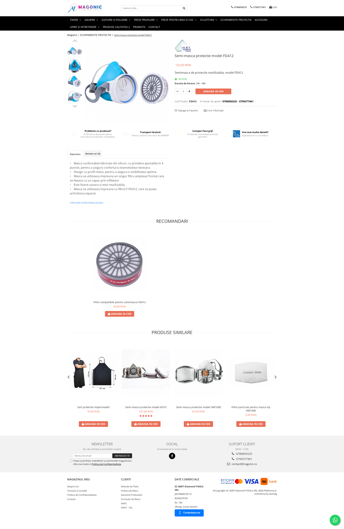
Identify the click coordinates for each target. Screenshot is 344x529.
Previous (74, 41)
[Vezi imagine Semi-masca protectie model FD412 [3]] (74, 96)
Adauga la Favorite (187, 110)
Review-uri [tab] (92, 153)
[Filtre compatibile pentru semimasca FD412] (120, 264)
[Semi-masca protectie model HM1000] (198, 372)
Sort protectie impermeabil (93, 407)
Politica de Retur (129, 490)
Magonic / (73, 35)
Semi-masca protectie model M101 (146, 407)
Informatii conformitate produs (86, 202)
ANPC (124, 503)
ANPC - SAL (127, 507)
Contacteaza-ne (191, 512)
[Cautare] (184, 8)
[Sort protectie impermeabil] (93, 372)
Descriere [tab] (75, 154)
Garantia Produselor (131, 494)
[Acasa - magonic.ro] (85, 8)
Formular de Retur (130, 499)
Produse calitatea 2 (116, 27)
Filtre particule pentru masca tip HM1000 (250, 408)
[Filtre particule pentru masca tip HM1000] (250, 372)
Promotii (139, 27)
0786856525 (243, 453)
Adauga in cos (213, 91)
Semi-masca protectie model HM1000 (198, 407)
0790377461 (243, 459)
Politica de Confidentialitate (106, 464)
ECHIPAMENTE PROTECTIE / (97, 35)
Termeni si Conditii (77, 490)
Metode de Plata (129, 486)
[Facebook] (172, 456)
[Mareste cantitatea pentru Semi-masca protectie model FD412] (189, 91)
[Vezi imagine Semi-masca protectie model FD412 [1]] (74, 65)
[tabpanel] (126, 82)
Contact (154, 27)
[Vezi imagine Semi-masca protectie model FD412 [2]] (74, 81)
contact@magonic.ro (244, 464)
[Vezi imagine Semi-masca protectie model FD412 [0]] (74, 50)
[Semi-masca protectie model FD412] (126, 82)
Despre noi (73, 486)
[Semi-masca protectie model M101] (145, 372)
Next (74, 105)
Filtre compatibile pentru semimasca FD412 (120, 302)
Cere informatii (215, 110)
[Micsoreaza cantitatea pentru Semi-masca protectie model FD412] (177, 91)
